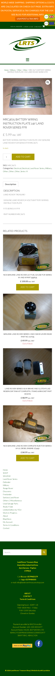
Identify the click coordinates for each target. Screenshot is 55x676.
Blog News (7, 519)
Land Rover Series (37, 168)
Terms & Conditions (11, 525)
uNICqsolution (45, 670)
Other (19, 70)
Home (6, 70)
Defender (7, 482)
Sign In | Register (16, 26)
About (5, 516)
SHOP (5, 473)
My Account (8, 522)
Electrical (17, 168)
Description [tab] (10, 184)
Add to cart (23, 157)
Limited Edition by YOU (12, 510)
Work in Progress (10, 513)
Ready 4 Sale (8, 507)
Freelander (7, 494)
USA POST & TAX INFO (27, 19)
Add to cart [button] (27, 287)
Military (13, 70)
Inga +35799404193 (28, 580)
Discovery (7, 491)
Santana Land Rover (11, 497)
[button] (27, 60)
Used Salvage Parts (10, 503)
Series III (24, 171)
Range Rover (8, 488)
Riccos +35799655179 (29, 577)
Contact (6, 528)
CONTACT (27, 596)
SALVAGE (7, 476)
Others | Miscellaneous (12, 500)
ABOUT (27, 594)
